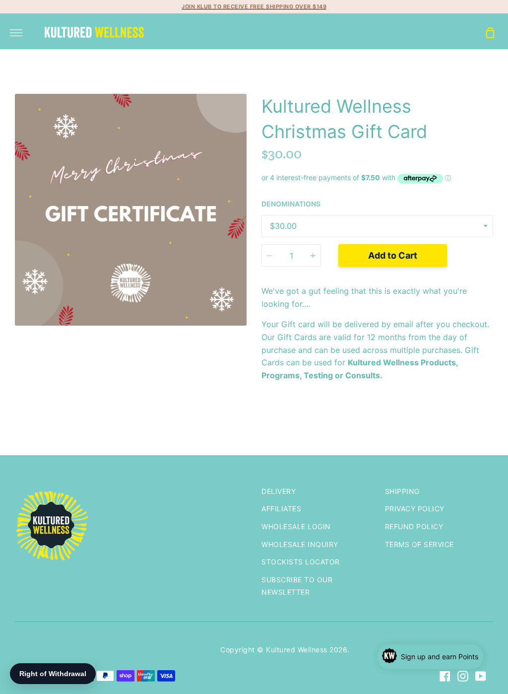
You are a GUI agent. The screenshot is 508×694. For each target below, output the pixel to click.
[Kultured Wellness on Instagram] (462, 676)
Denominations (290, 204)
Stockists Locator (300, 561)
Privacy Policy (414, 508)
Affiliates (281, 508)
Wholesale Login (296, 526)
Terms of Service (419, 544)
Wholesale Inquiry (299, 544)
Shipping (402, 491)
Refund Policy (414, 526)
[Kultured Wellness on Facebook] (445, 676)
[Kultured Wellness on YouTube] (480, 676)
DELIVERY (278, 491)
